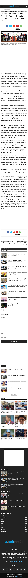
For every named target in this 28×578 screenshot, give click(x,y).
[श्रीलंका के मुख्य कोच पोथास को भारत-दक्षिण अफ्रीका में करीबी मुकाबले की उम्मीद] (7, 433)
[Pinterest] (17, 569)
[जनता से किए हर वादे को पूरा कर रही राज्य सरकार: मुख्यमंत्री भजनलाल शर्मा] (4, 299)
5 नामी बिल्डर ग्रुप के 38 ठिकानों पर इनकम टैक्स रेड (16, 375)
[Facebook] (3, 569)
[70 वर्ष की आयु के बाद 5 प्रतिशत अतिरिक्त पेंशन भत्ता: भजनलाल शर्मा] (4, 274)
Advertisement (13, 574)
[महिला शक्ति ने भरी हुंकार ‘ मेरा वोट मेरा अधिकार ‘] (4, 371)
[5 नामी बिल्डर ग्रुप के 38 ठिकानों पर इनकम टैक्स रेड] (4, 377)
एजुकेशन (2, 409)
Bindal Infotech (19, 576)
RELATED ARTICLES (5, 248)
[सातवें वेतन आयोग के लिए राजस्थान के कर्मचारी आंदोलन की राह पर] (4, 495)
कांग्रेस (2, 525)
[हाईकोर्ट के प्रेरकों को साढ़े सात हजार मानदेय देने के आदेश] (4, 508)
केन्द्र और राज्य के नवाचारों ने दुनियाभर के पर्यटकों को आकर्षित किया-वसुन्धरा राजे (20, 243)
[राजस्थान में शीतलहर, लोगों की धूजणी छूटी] (4, 389)
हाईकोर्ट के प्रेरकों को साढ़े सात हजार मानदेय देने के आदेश (17, 506)
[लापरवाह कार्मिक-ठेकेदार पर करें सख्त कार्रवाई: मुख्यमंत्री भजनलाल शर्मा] (4, 293)
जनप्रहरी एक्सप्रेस (3, 11)
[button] (26, 6)
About (7, 574)
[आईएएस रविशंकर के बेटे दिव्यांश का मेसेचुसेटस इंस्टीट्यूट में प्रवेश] (21, 419)
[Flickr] (7, 569)
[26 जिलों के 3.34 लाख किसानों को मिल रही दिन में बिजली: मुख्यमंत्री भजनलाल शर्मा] (4, 280)
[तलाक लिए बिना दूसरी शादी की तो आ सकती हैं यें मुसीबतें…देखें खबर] (4, 502)
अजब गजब (2, 257)
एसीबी (1, 263)
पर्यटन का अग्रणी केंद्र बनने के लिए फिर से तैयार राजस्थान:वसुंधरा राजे (7, 242)
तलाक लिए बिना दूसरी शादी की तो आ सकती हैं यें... (16, 500)
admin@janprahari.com (16, 561)
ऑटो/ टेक (2, 294)
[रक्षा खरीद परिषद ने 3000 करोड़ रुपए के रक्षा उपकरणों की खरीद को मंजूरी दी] (21, 405)
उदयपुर (16, 436)
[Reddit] (21, 569)
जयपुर (14, 11)
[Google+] (10, 569)
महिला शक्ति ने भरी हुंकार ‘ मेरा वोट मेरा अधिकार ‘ (16, 369)
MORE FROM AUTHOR (5, 250)
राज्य (12, 11)
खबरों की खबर (3, 529)
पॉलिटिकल (20, 11)
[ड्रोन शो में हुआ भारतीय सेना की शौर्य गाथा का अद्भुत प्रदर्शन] (4, 305)
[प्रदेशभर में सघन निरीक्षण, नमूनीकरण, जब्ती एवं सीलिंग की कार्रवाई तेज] (4, 255)
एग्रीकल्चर (2, 282)
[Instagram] (14, 569)
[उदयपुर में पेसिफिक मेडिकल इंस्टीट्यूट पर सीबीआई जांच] (21, 433)
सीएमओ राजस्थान (24, 11)
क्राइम (2, 527)
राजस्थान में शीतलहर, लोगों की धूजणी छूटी (14, 388)
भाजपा (2, 523)
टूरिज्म (17, 11)
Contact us (19, 574)
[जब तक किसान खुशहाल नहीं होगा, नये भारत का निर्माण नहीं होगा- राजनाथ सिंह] (4, 383)
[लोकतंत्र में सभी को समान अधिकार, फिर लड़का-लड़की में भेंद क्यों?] (7, 405)
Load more (13, 394)
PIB (15, 409)
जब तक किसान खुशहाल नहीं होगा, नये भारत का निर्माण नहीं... (17, 381)
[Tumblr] (24, 569)
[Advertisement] (14, 2)
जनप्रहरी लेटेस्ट (8, 11)
